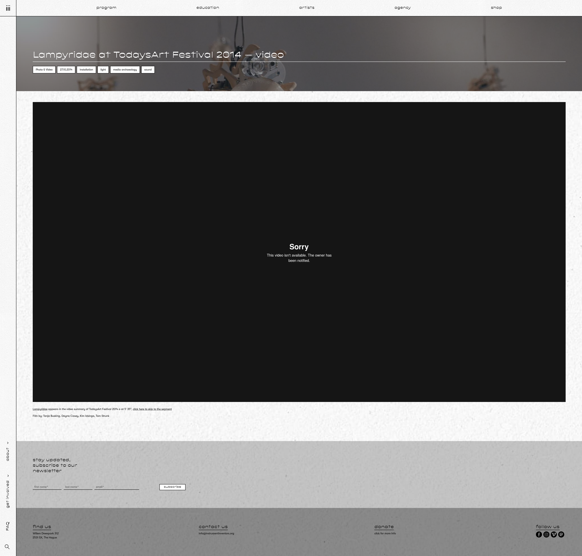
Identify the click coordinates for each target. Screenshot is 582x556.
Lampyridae (40, 409)
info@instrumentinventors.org (216, 533)
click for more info (385, 533)
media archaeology (125, 69)
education (207, 8)
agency (403, 8)
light (103, 69)
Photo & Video (44, 69)
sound (148, 69)
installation (86, 69)
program (106, 8)
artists (306, 8)
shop (496, 8)
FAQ (8, 526)
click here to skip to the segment (152, 409)
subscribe (172, 487)
